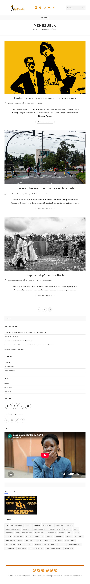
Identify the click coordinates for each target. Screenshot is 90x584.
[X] (8, 406)
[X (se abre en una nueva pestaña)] (36, 8)
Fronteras (52, 533)
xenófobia (69, 548)
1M (7, 525)
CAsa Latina (47, 525)
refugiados (69, 540)
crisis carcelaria (13, 529)
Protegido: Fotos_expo (11, 337)
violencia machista (53, 548)
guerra (62, 533)
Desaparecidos (39, 529)
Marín (28, 537)
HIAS (70, 533)
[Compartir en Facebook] (12, 420)
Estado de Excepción (24, 533)
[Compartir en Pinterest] (17, 420)
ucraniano (10, 548)
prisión (38, 540)
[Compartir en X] (6, 420)
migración (38, 537)
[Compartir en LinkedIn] (22, 420)
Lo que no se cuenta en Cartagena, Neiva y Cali (18, 341)
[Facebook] (15, 406)
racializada (57, 540)
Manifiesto (18, 537)
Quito (47, 540)
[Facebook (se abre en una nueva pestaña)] (40, 8)
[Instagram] (21, 406)
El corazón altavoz (45, 281)
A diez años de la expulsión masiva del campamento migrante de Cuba (25, 332)
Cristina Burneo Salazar (14, 281)
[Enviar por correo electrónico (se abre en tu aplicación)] (54, 7)
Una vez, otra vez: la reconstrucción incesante (45, 188)
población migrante (14, 540)
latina (8, 537)
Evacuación (39, 533)
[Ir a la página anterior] (39, 309)
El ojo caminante (9, 371)
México (69, 537)
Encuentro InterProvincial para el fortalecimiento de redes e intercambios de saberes (29, 345)
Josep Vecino (46, 576)
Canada (37, 525)
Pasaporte (79, 537)
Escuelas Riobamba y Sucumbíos (14, 349)
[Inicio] (33, 29)
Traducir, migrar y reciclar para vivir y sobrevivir (45, 98)
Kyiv (77, 533)
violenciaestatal (36, 548)
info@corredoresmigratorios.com (70, 576)
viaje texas (7, 391)
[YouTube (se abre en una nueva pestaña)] (49, 8)
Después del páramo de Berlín (45, 275)
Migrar (49, 537)
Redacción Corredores (14, 103)
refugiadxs (10, 544)
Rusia (20, 544)
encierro (9, 533)
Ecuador (67, 529)
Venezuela (22, 548)
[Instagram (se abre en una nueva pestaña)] (44, 8)
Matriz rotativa (43, 194)
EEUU (76, 529)
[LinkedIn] (28, 406)
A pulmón (7, 362)
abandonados (16, 525)
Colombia (59, 525)
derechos (26, 529)
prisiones (28, 540)
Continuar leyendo (46, 121)
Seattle (29, 544)
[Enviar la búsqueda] (83, 8)
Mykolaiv (59, 537)
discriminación (54, 529)
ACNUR (28, 525)
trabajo (62, 544)
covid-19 (70, 525)
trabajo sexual (74, 544)
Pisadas (40, 103)
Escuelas (7, 375)
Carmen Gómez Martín (14, 194)
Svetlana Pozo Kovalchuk (45, 544)
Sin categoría (8, 387)
